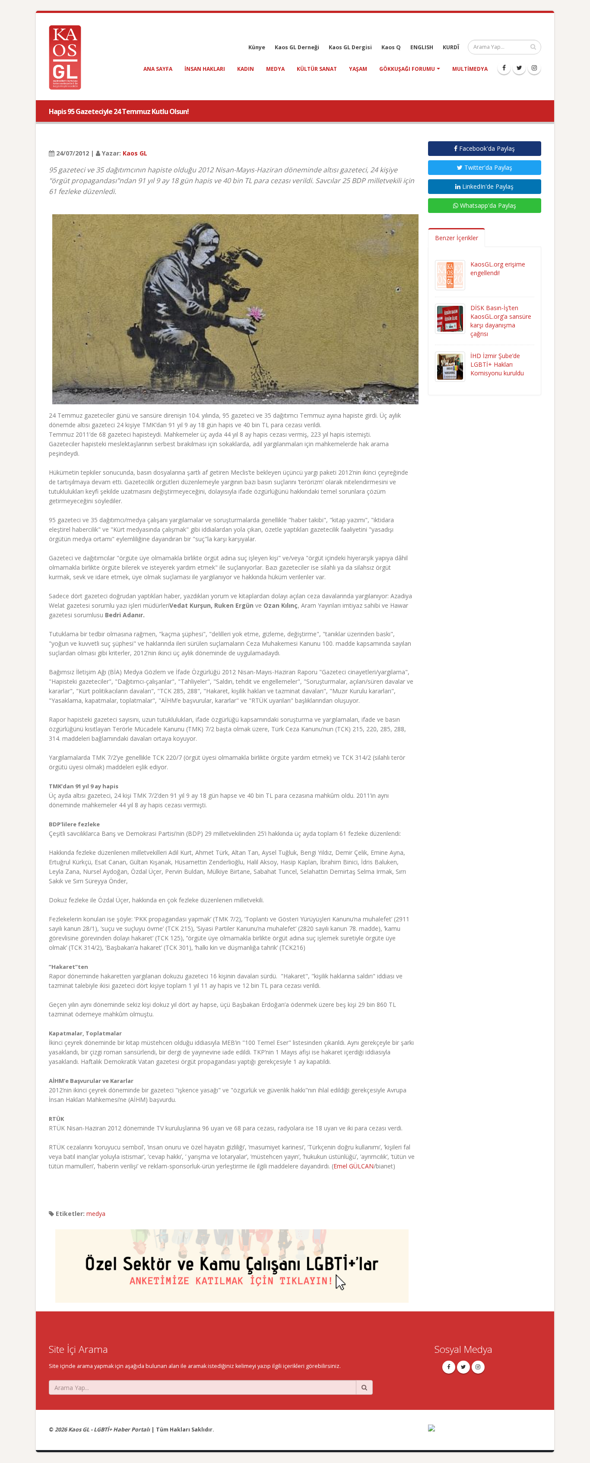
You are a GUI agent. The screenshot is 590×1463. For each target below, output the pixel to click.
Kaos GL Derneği (297, 47)
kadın (245, 69)
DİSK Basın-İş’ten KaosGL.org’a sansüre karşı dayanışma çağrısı (500, 321)
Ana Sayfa (157, 69)
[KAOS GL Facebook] (504, 67)
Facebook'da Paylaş (486, 148)
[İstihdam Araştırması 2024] (232, 1262)
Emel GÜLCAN (353, 1166)
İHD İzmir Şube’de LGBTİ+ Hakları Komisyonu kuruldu (497, 364)
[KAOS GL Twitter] (519, 67)
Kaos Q (391, 47)
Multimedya (470, 69)
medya (275, 69)
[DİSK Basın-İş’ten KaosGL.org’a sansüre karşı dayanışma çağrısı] (450, 318)
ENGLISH (421, 47)
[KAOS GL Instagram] (534, 67)
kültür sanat (317, 69)
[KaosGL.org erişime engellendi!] (450, 274)
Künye (256, 47)
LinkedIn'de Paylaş (487, 186)
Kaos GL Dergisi (350, 47)
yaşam (358, 69)
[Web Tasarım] (485, 1434)
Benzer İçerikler (456, 238)
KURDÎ (451, 47)
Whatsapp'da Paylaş (487, 205)
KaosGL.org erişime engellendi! (497, 268)
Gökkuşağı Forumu (407, 69)
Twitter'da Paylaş (487, 167)
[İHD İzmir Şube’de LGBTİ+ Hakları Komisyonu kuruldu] (450, 366)
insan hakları (204, 69)
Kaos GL (135, 153)
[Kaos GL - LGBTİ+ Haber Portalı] (68, 57)
